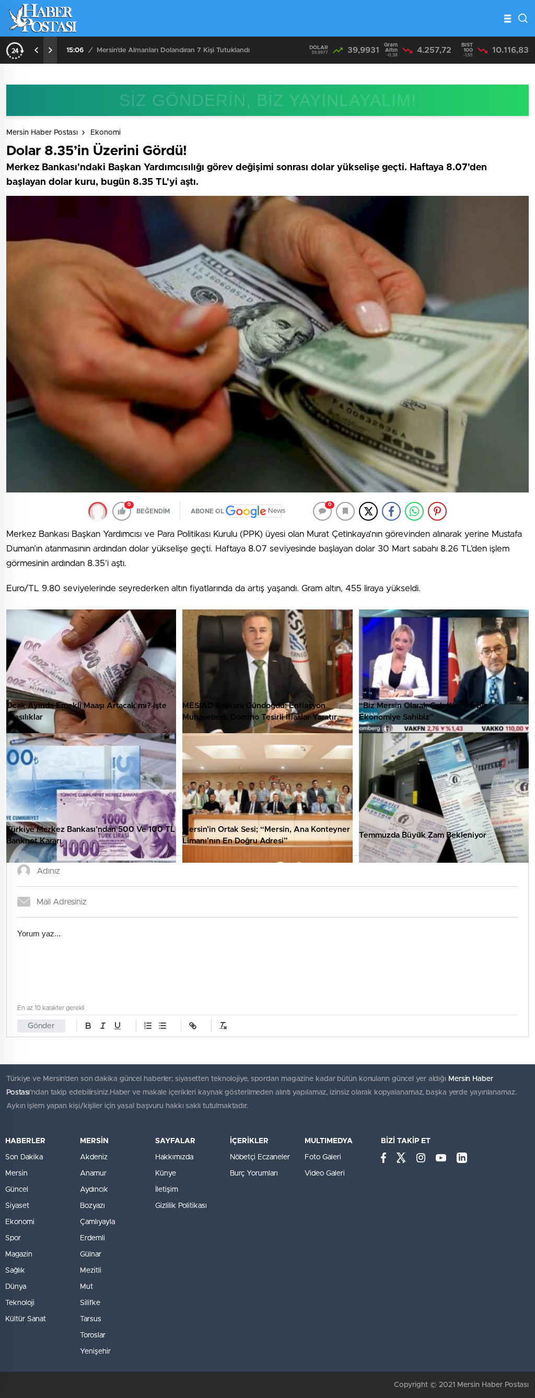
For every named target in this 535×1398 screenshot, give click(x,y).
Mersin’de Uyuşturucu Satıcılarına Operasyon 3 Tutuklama (188, 50)
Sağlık (15, 1270)
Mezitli (90, 1270)
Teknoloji (19, 1303)
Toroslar (93, 1335)
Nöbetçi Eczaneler (260, 1157)
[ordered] (148, 1025)
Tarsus (90, 1319)
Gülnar (90, 1254)
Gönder (41, 1026)
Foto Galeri (323, 1157)
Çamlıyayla (97, 1222)
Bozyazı (92, 1205)
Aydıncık (94, 1189)
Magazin (18, 1254)
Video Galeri (325, 1173)
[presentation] (36, 50)
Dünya (15, 1286)
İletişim (166, 1189)
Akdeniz (94, 1157)
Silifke (90, 1303)
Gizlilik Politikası (181, 1205)
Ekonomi (105, 132)
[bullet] (162, 1025)
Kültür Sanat (25, 1319)
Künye (165, 1173)
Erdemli (92, 1238)
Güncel (16, 1189)
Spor (13, 1238)
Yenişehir (95, 1351)
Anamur (93, 1173)
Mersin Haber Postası (42, 132)
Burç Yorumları (254, 1173)
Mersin (16, 1173)
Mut (86, 1286)
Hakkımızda (174, 1157)
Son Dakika (24, 1157)
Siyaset (17, 1205)
